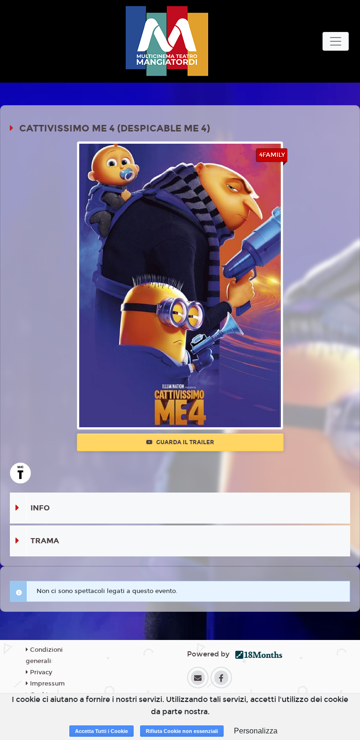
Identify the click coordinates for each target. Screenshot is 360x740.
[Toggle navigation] (335, 41)
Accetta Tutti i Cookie (101, 731)
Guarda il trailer (184, 442)
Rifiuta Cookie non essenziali (182, 731)
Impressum (46, 683)
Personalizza (256, 731)
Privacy (40, 672)
